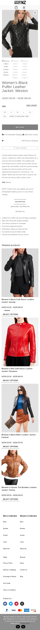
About (22, 563)
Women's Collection (28, 516)
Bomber (5, 528)
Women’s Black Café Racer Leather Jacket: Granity (18, 301)
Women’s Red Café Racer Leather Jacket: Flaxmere (17, 370)
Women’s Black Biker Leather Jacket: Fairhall (19, 436)
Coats (5, 542)
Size (4, 106)
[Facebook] (5, 604)
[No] (37, 622)
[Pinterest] (16, 604)
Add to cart (20, 127)
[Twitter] (11, 604)
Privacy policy (25, 623)
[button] (35, 13)
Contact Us (23, 570)
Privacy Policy (7, 563)
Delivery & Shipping (9, 570)
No (23, 627)
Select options (10, 314)
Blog (21, 576)
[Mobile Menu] (24, 8)
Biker (4, 522)
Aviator (5, 535)
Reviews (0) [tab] (20, 211)
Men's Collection (10, 516)
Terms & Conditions (9, 590)
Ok (18, 627)
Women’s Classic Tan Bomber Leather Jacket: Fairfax (19, 488)
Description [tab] (20, 202)
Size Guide (6, 583)
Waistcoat (6, 548)
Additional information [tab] (20, 206)
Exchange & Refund (9, 576)
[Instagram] (22, 604)
